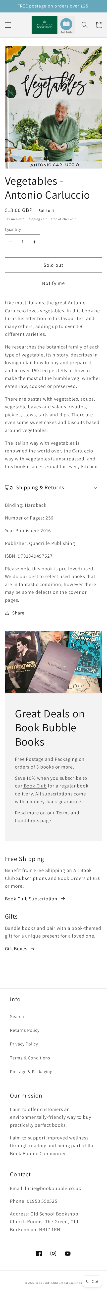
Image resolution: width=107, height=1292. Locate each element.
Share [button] (18, 613)
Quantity (13, 229)
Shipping (33, 219)
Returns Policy (25, 1030)
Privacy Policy (24, 1044)
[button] (8, 25)
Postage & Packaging (31, 1071)
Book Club (35, 785)
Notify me (53, 283)
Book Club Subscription (31, 898)
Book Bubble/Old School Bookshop (59, 1283)
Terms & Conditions (30, 1058)
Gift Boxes (16, 948)
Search (17, 1016)
